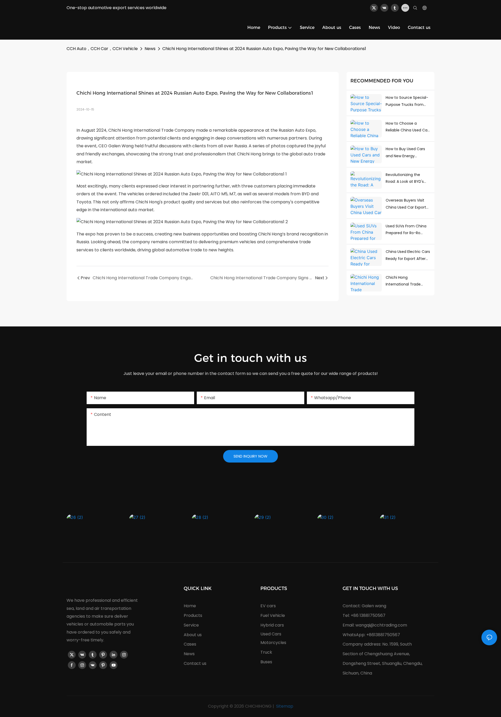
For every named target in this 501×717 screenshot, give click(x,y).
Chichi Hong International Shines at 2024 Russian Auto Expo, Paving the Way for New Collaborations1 (264, 49)
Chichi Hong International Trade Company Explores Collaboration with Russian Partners (403, 281)
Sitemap (284, 706)
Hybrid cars (272, 625)
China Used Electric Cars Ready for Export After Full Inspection (408, 255)
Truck (266, 652)
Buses (266, 662)
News (150, 49)
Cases (190, 644)
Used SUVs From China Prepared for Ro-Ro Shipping (406, 229)
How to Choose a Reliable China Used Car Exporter (407, 127)
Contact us (195, 663)
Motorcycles (273, 643)
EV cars (268, 606)
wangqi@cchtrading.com (381, 625)
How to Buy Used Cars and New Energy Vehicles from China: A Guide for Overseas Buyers (406, 152)
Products (193, 615)
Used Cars (270, 634)
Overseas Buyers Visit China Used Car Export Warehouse (406, 204)
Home (190, 606)
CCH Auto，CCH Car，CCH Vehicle (102, 49)
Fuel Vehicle (272, 615)
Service (191, 625)
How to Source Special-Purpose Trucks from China (407, 101)
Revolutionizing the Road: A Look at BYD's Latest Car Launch (405, 178)
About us (193, 635)
